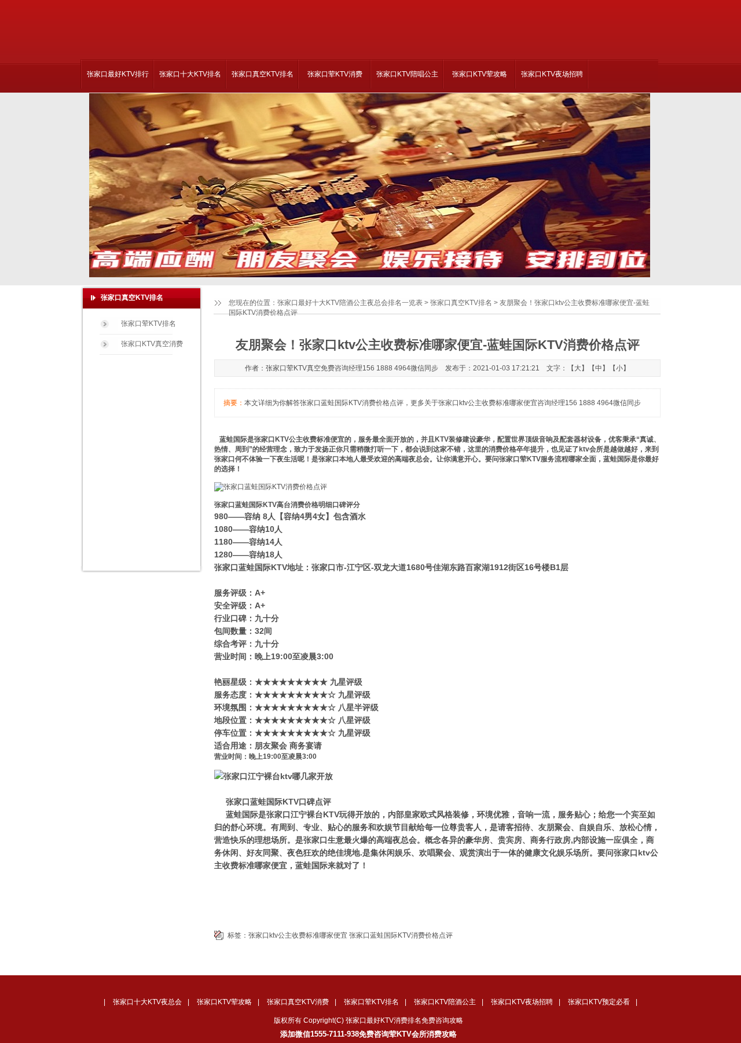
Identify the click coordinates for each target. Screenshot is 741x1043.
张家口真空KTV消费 (298, 1002)
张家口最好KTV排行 (118, 74)
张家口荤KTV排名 (148, 323)
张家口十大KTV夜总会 (147, 1002)
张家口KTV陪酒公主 (445, 1002)
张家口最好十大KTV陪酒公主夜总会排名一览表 (350, 303)
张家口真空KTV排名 (263, 74)
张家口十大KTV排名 (190, 74)
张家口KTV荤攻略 (479, 74)
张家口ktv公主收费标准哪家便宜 (297, 935)
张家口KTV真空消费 (152, 344)
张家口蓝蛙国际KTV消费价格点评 (401, 935)
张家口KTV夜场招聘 (552, 74)
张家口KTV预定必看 (599, 1002)
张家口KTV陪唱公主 (407, 74)
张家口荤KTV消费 (334, 74)
